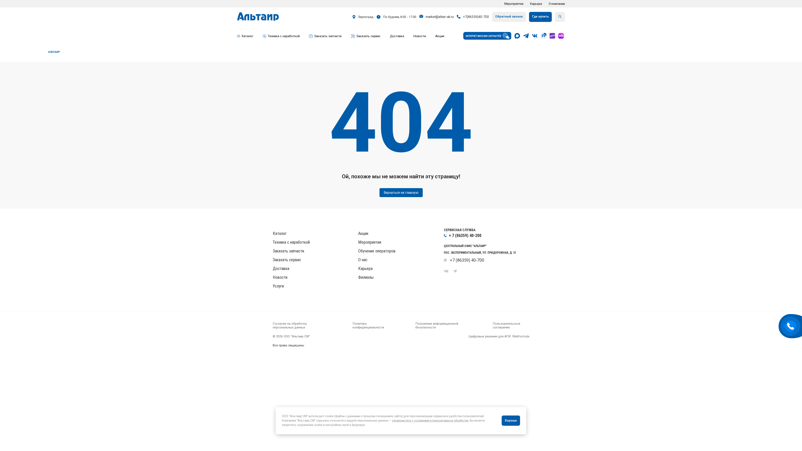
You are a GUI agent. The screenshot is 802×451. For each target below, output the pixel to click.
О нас (362, 259)
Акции (363, 233)
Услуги (278, 286)
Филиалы (366, 277)
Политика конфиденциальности (368, 325)
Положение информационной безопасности (436, 325)
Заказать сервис (287, 259)
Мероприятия (513, 3)
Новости (280, 277)
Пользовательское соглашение (506, 325)
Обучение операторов (377, 250)
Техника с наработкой (291, 242)
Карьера (536, 3)
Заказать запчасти (288, 250)
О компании (557, 3)
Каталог (280, 233)
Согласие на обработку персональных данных (290, 325)
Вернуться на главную (401, 193)
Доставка (281, 268)
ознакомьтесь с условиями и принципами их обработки (430, 420)
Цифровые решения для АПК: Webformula (498, 336)
